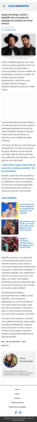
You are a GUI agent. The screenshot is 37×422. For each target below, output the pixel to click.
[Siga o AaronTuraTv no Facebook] (15, 412)
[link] (10, 360)
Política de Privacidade (17, 407)
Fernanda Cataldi (10, 30)
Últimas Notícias (17, 403)
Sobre (17, 394)
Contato (17, 398)
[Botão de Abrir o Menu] (3, 6)
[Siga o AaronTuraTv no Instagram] (20, 412)
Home (17, 389)
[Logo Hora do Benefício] (18, 6)
